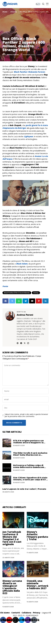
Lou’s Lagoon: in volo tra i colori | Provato (24, 489)
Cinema (13, 12)
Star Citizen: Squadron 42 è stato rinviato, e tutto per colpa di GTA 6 (30, 479)
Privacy (36, 612)
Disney (35, 293)
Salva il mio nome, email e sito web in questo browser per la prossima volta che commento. (26, 415)
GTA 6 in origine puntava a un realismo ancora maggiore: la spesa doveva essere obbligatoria (30, 442)
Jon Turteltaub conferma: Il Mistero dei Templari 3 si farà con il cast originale (11, 538)
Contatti (15, 612)
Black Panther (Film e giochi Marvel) (17, 293)
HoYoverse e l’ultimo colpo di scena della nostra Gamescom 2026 (28, 467)
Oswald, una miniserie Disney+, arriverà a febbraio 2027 (37, 584)
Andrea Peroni (13, 55)
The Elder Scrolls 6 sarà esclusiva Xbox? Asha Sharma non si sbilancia (30, 455)
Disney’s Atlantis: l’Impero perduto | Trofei (37, 535)
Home (4, 12)
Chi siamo (5, 612)
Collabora (26, 612)
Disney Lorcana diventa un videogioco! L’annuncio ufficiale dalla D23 (12, 587)
